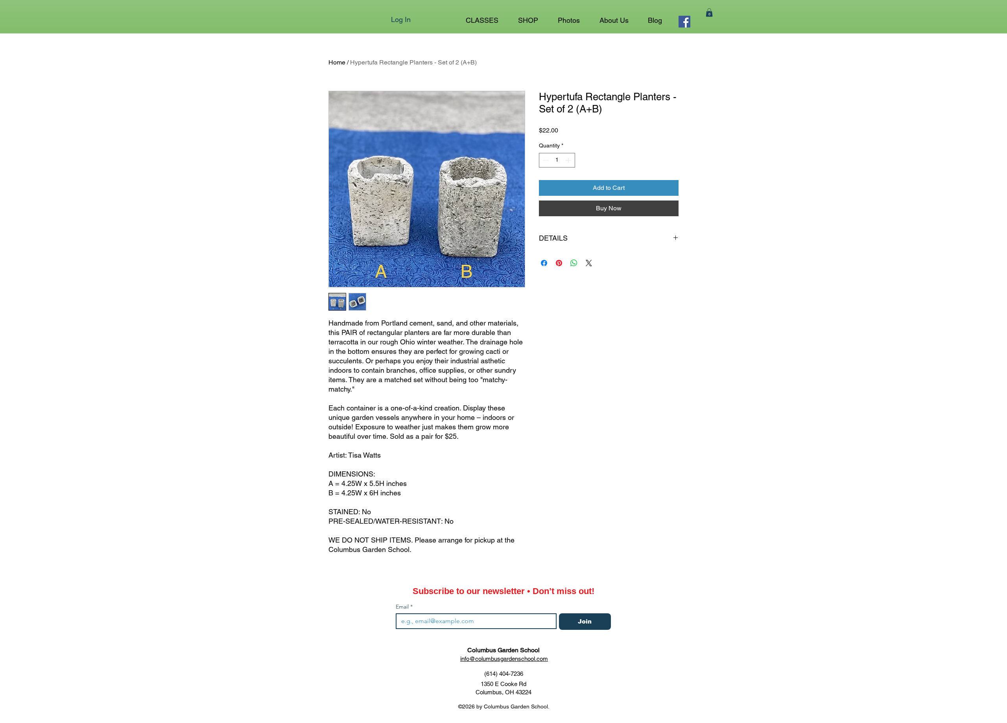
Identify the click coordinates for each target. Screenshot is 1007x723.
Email (404, 606)
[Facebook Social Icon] (684, 22)
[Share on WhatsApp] (574, 263)
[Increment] (569, 160)
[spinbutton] (557, 160)
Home (336, 62)
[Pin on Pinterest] (559, 263)
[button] (528, 17)
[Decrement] (545, 160)
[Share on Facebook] (544, 263)
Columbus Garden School (503, 650)
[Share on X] (589, 263)
